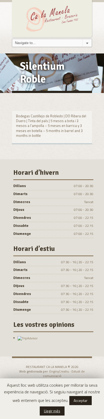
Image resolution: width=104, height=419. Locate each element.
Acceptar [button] (80, 400)
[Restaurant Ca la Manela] (52, 18)
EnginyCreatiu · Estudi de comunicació (64, 373)
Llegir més (52, 411)
